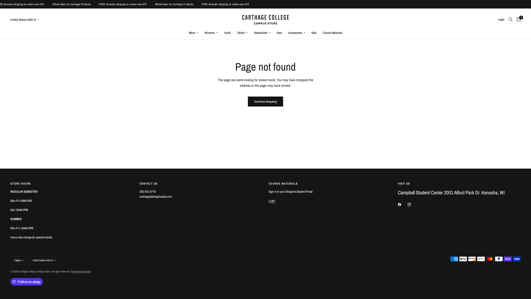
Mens (192, 33)
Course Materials (332, 33)
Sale (314, 33)
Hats (279, 33)
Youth (227, 33)
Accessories (295, 33)
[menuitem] (193, 32)
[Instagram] (412, 204)
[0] (518, 19)
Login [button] (272, 200)
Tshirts (241, 33)
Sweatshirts (260, 33)
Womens (210, 33)
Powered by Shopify (81, 271)
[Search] (511, 19)
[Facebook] (402, 204)
